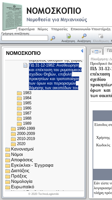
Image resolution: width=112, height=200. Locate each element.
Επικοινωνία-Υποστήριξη (91, 29)
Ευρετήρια (27, 29)
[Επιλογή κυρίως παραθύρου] (68, 38)
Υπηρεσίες (59, 29)
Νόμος (43, 29)
